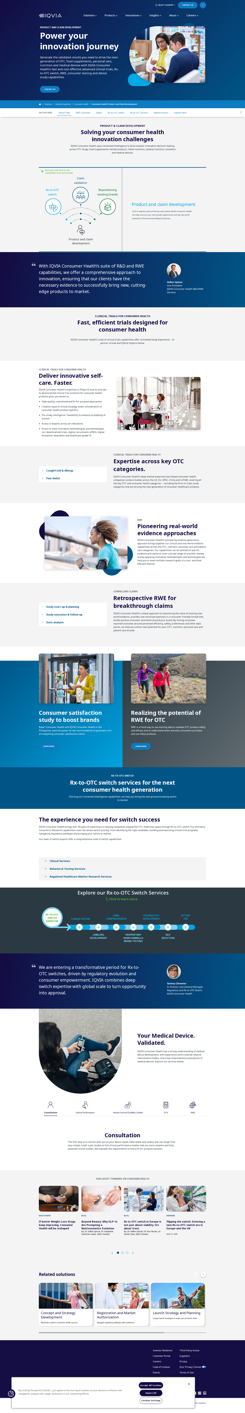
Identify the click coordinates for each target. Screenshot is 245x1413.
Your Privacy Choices (190, 1367)
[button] (113, 1253)
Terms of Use (186, 1372)
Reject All (151, 1393)
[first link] (59, 1199)
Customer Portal (161, 1355)
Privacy (183, 1361)
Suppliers (184, 1355)
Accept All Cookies (150, 1385)
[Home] (41, 104)
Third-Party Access (189, 1350)
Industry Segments (63, 104)
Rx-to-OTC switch (116, 112)
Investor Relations (162, 1350)
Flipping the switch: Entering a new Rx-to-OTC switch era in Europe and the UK (185, 1225)
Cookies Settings (151, 1400)
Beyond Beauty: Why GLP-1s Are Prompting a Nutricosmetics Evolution (99, 1225)
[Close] (189, 1384)
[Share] (241, 112)
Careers (157, 1361)
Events (156, 1372)
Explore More (180, 112)
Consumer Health (81, 104)
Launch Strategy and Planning (176, 1312)
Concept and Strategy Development (58, 1314)
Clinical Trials (64, 112)
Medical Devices (161, 112)
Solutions (48, 104)
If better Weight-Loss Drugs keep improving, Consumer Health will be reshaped (57, 1225)
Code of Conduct (161, 1367)
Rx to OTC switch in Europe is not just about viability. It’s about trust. (142, 1225)
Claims (99, 112)
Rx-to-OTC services (139, 112)
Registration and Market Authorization (116, 1314)
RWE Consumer (83, 112)
